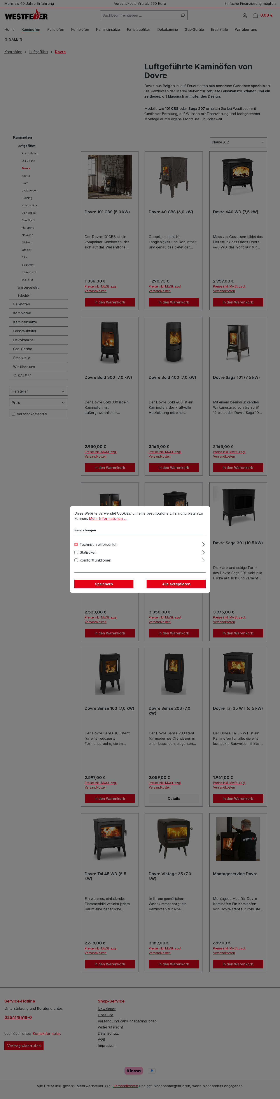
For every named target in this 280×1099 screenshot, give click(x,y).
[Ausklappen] (203, 543)
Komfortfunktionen (95, 560)
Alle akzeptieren (176, 584)
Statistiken (88, 552)
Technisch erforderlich (98, 544)
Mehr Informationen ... (107, 518)
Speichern (104, 584)
